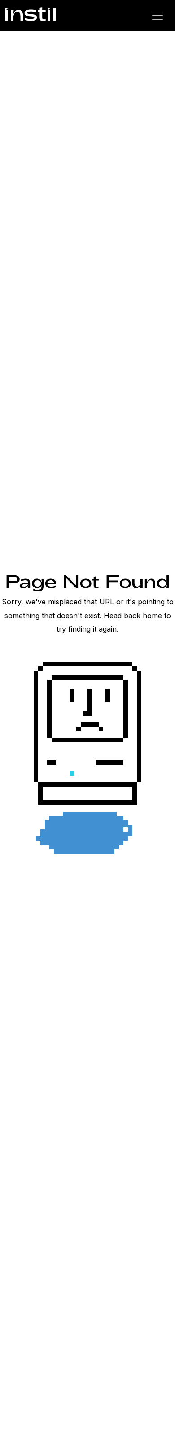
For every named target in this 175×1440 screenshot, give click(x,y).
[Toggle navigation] (157, 15)
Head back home (133, 615)
